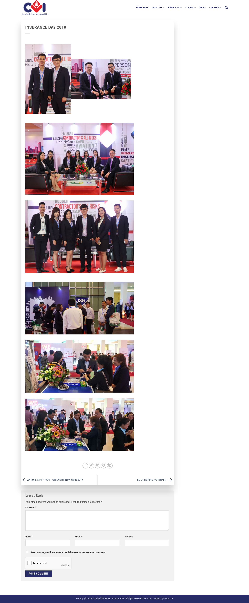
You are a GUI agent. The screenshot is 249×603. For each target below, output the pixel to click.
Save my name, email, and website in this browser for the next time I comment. (68, 552)
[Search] (226, 7)
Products (173, 7)
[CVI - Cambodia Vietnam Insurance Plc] (38, 7)
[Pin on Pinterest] (103, 465)
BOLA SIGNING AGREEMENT (152, 480)
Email (78, 536)
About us (157, 7)
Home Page (142, 7)
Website (129, 536)
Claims (189, 7)
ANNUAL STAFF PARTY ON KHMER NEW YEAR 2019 (55, 480)
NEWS (203, 7)
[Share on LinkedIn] (110, 465)
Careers (214, 7)
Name (29, 536)
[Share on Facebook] (85, 465)
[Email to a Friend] (97, 465)
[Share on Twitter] (91, 465)
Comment (30, 507)
